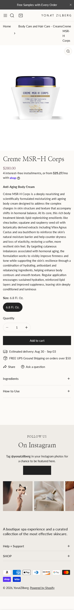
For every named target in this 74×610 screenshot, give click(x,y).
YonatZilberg (21, 588)
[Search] (12, 15)
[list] (37, 98)
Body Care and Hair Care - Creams (40, 26)
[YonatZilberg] (56, 15)
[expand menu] (5, 15)
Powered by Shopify (42, 588)
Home (7, 26)
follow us (37, 470)
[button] (20, 15)
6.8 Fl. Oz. (13, 307)
